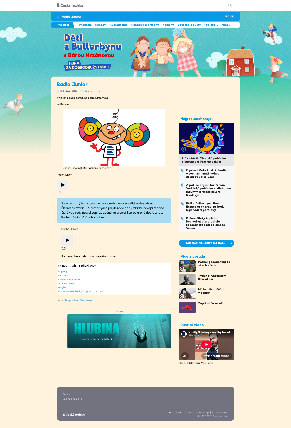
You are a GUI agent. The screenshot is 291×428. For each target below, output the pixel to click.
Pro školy (211, 24)
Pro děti (63, 24)
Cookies (187, 412)
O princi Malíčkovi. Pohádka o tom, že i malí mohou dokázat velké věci (206, 173)
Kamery (168, 24)
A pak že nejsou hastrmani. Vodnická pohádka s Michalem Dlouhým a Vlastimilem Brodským (208, 190)
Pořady (100, 24)
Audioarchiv (118, 24)
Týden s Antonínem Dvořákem (212, 277)
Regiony (63, 271)
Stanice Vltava (66, 283)
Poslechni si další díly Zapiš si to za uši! (80, 291)
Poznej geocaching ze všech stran (214, 263)
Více (226, 24)
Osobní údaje (202, 412)
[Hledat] (230, 5)
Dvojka (62, 287)
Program (85, 24)
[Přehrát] (62, 185)
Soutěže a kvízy (189, 24)
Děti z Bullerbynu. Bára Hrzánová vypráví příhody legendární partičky (205, 207)
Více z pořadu (193, 256)
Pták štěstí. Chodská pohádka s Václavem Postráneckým (204, 160)
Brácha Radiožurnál (69, 279)
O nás (66, 394)
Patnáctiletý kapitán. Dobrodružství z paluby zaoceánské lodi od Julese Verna (205, 223)
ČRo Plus (63, 275)
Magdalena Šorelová (78, 300)
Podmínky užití (220, 412)
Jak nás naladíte (72, 398)
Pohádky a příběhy (145, 24)
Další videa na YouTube (196, 363)
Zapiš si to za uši (90, 91)
